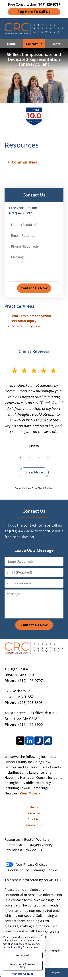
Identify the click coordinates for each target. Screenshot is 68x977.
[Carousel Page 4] (47, 457)
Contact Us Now (34, 288)
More (57, 44)
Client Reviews (34, 351)
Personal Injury (24, 321)
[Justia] (38, 740)
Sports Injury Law (26, 326)
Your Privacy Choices (31, 864)
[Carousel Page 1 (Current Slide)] (20, 457)
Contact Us (34, 44)
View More (34, 472)
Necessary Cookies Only (22, 965)
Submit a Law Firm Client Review (34, 488)
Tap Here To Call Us (34, 11)
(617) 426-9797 (30, 680)
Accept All (22, 955)
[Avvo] (48, 740)
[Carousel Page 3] (38, 457)
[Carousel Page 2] (29, 457)
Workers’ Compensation (31, 316)
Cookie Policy (18, 870)
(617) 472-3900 (30, 724)
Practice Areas (19, 306)
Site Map (34, 819)
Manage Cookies (46, 870)
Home (11, 44)
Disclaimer (34, 813)
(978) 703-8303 (30, 702)
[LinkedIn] (29, 740)
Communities (24, 162)
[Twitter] (20, 740)
